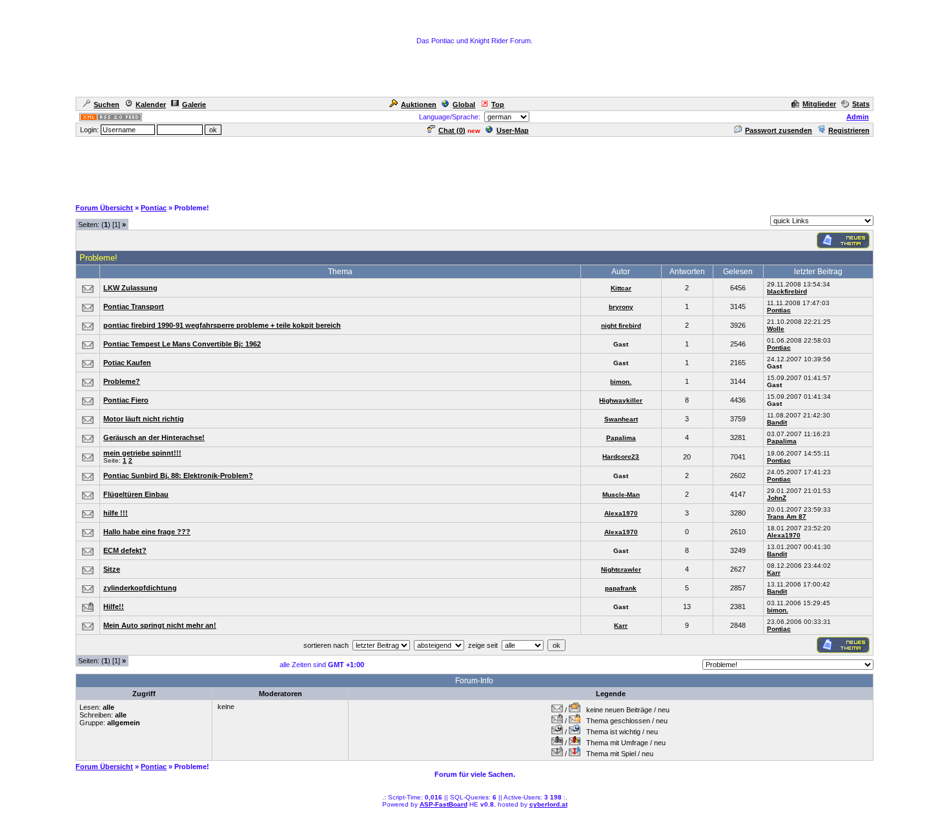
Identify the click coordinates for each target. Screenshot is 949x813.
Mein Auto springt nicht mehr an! (159, 625)
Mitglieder (819, 104)
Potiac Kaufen (127, 362)
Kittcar (621, 288)
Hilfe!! (113, 606)
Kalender (151, 104)
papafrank (621, 588)
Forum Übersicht (104, 208)
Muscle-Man (621, 494)
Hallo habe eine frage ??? (146, 532)
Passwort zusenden (778, 130)
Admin (857, 117)
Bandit (777, 422)
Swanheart (621, 419)
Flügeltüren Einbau (135, 494)
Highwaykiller (620, 400)
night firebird (621, 325)
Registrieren (849, 130)
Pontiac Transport (133, 306)
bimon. (620, 381)
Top (497, 104)
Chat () (451, 130)
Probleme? (121, 381)
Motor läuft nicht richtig (143, 419)
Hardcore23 (620, 456)
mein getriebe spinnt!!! (142, 453)
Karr (774, 572)
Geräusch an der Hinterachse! (154, 437)
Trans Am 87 (786, 516)
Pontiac (154, 208)
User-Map (512, 130)
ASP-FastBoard (443, 804)
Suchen (106, 104)
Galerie (194, 104)
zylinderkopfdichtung (140, 588)
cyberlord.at (548, 804)
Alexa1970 (621, 513)
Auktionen (418, 104)
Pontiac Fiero (125, 400)
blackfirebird (787, 291)
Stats (861, 104)
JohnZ (776, 497)
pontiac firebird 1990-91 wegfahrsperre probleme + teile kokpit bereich (222, 325)
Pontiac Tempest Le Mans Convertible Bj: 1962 (182, 344)
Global (464, 104)
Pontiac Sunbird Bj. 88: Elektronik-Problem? (178, 475)
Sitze (111, 569)
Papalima (621, 437)
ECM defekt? (125, 550)
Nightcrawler (621, 569)
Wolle (775, 328)
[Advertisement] (474, 167)
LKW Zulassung (130, 288)
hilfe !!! (115, 513)
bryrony (621, 306)
